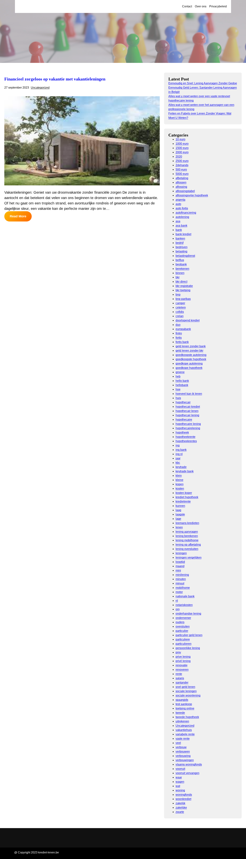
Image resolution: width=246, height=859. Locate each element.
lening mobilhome (187, 540)
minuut (180, 583)
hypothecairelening (188, 428)
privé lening (183, 660)
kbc (178, 462)
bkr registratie (184, 285)
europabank (183, 329)
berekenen (182, 268)
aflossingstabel (185, 191)
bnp (178, 294)
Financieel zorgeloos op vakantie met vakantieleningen (54, 79)
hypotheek (182, 432)
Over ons (200, 6)
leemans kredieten (187, 523)
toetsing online (185, 708)
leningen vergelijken (189, 557)
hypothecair (183, 402)
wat (178, 786)
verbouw (181, 747)
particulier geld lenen (189, 635)
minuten (181, 579)
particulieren (183, 643)
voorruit (180, 768)
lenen (179, 527)
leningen (181, 553)
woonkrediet (183, 798)
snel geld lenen (185, 686)
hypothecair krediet (188, 406)
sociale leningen (186, 691)
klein (179, 475)
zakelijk (180, 803)
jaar (178, 458)
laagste (180, 514)
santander (182, 682)
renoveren (182, 669)
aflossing (181, 186)
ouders (180, 622)
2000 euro (182, 152)
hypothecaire (184, 419)
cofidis (180, 311)
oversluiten (183, 626)
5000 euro (182, 173)
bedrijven (181, 247)
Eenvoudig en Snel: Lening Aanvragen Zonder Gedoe (202, 83)
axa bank (181, 225)
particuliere (183, 639)
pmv (178, 652)
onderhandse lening (188, 613)
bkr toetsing (183, 290)
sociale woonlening (188, 695)
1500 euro (182, 147)
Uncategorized (40, 87)
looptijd (180, 561)
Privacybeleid (218, 6)
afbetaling (182, 178)
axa (178, 221)
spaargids (182, 699)
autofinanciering (186, 212)
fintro (179, 333)
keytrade (181, 466)
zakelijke (181, 807)
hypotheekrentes (186, 441)
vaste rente (183, 738)
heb (178, 376)
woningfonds (184, 794)
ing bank (181, 449)
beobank (181, 264)
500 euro (181, 169)
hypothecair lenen (187, 410)
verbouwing (183, 755)
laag (178, 510)
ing (178, 445)
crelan (180, 316)
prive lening (183, 656)
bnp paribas (183, 298)
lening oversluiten (187, 548)
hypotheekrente (185, 436)
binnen (180, 272)
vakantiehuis (184, 729)
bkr (178, 277)
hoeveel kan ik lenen (189, 393)
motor (179, 592)
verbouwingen (185, 760)
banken (180, 238)
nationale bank (185, 596)
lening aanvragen (187, 531)
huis (178, 398)
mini (178, 570)
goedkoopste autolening (191, 354)
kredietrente (183, 501)
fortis (179, 337)
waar (179, 777)
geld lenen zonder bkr (189, 350)
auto (178, 203)
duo (178, 324)
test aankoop (184, 704)
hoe (178, 389)
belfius (180, 260)
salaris (180, 678)
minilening (182, 574)
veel (178, 742)
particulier (182, 630)
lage (178, 518)
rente (179, 673)
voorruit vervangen (187, 773)
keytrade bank (185, 471)
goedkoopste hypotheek (191, 359)
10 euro (180, 139)
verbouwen (183, 751)
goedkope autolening (189, 363)
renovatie (181, 665)
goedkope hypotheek (189, 367)
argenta (180, 199)
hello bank (182, 380)
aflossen (181, 182)
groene (180, 372)
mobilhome (183, 587)
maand (180, 566)
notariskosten (184, 604)
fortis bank (182, 341)
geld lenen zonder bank (191, 346)
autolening (182, 216)
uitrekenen (182, 721)
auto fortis (182, 208)
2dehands (182, 165)
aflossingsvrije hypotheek (192, 195)
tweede (180, 712)
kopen (180, 484)
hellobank (182, 385)
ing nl (179, 454)
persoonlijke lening (188, 648)
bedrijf (180, 242)
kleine (179, 479)
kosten (180, 488)
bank (179, 229)
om (178, 609)
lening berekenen (187, 535)
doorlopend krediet (188, 320)
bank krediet (183, 234)
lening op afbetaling (188, 544)
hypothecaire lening (188, 423)
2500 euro (182, 160)
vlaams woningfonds (189, 764)
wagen (180, 781)
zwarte (180, 811)
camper (180, 303)
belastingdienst (185, 255)
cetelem (181, 307)
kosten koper (184, 492)
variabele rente (185, 734)
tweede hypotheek (187, 717)
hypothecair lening (187, 415)
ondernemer (183, 617)
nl (177, 600)
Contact (187, 6)
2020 (179, 156)
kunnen (180, 505)
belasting (181, 251)
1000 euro (182, 143)
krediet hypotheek (187, 497)
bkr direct (181, 281)
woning (180, 790)
